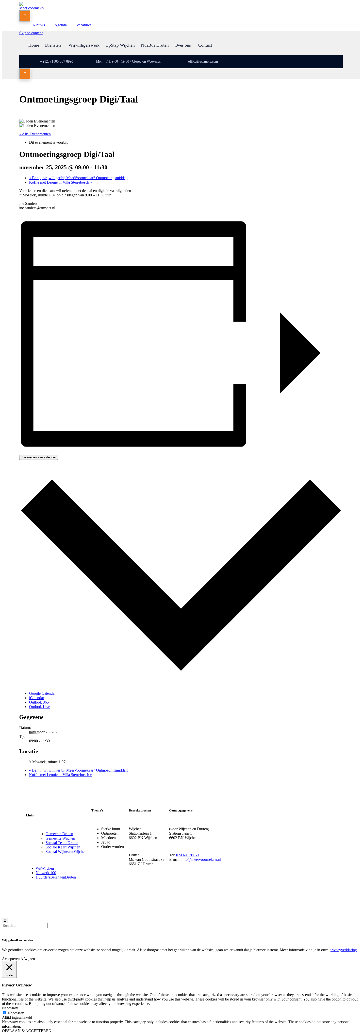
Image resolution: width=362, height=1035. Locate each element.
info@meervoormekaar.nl (201, 859)
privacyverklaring (343, 950)
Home (33, 45)
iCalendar (36, 698)
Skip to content (31, 33)
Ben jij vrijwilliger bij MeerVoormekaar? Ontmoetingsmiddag (78, 178)
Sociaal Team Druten (62, 843)
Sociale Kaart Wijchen (63, 847)
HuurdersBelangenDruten (56, 877)
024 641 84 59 (187, 855)
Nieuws (39, 25)
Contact (205, 45)
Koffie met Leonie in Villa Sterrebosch (60, 182)
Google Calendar (42, 693)
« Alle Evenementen (35, 134)
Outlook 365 (39, 702)
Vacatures (83, 25)
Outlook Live (39, 707)
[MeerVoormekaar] (31, 8)
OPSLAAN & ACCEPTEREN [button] (26, 1031)
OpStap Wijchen (120, 45)
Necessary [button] (10, 1008)
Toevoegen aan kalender (38, 457)
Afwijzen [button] (27, 959)
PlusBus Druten (155, 45)
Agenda (60, 25)
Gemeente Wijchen (60, 838)
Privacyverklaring (68, 904)
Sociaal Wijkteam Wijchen (66, 851)
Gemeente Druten (59, 834)
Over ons (183, 45)
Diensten (53, 45)
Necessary (16, 1013)
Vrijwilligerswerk (83, 45)
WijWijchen (45, 868)
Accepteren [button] (11, 959)
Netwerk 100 (46, 873)
